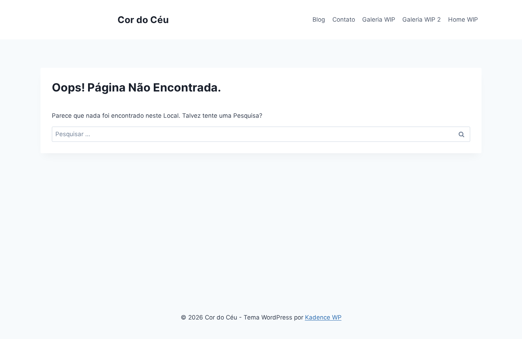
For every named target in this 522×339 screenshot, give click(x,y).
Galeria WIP (378, 19)
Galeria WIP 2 (421, 19)
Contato (343, 19)
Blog (318, 19)
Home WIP (463, 19)
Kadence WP (323, 317)
